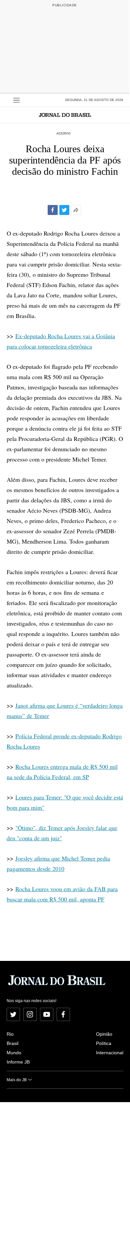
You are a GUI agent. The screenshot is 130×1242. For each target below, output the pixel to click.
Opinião (104, 1034)
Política (103, 1043)
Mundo (14, 1052)
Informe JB (18, 1062)
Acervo (63, 133)
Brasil (12, 1043)
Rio (10, 1034)
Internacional (109, 1052)
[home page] (65, 114)
